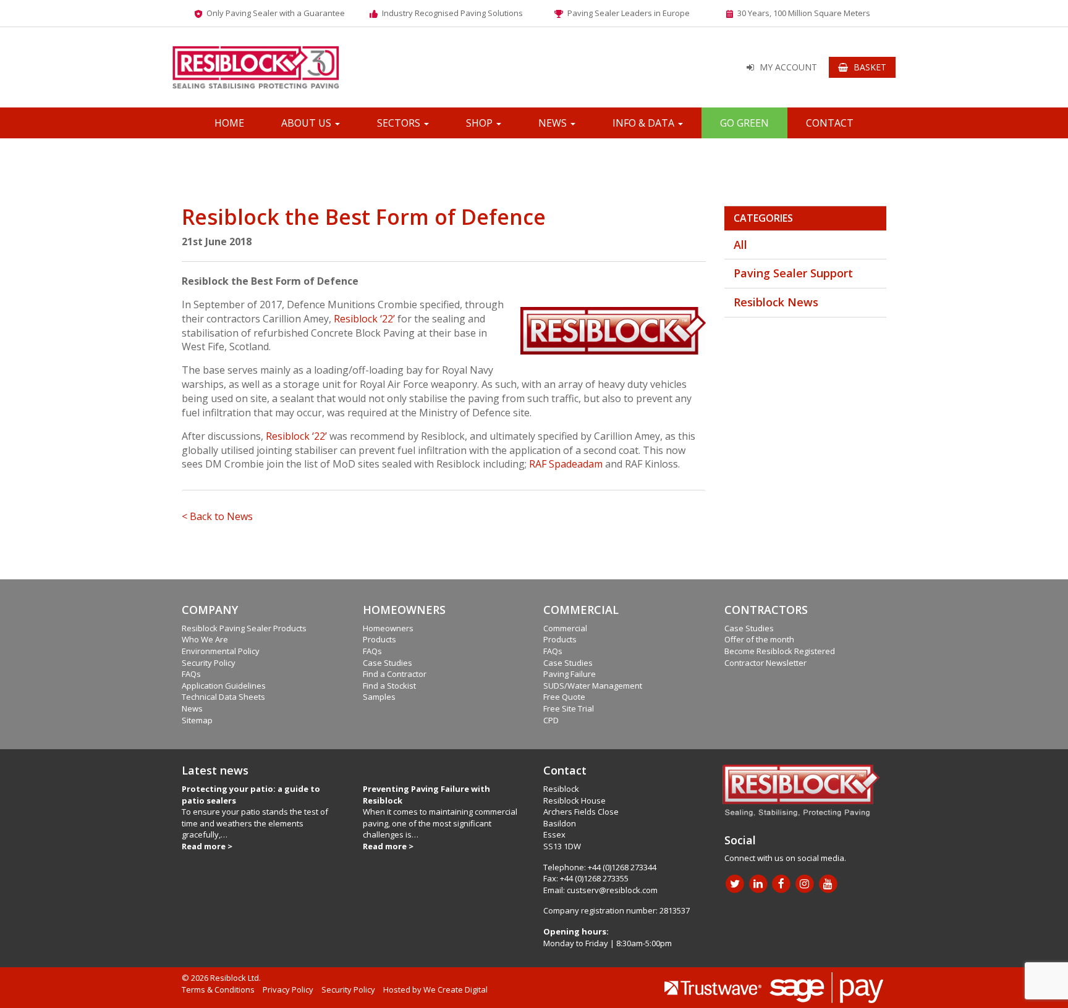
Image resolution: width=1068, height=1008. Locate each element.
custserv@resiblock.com (612, 890)
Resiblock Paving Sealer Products (244, 628)
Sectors (400, 123)
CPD (551, 720)
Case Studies (387, 662)
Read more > (207, 846)
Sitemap (197, 720)
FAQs (191, 673)
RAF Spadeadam (566, 464)
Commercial (565, 628)
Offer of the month (759, 639)
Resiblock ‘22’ (364, 319)
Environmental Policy (221, 651)
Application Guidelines (224, 685)
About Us (307, 123)
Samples (379, 696)
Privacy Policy (288, 989)
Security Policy (208, 662)
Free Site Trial (568, 708)
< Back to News (217, 516)
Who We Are (205, 639)
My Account (788, 67)
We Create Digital (455, 989)
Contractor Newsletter (765, 662)
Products (379, 639)
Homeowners (388, 628)
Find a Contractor (394, 673)
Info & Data (644, 123)
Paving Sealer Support (793, 273)
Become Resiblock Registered (779, 651)
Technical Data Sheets (223, 696)
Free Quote (564, 696)
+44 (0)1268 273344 (622, 867)
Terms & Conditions (218, 989)
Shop (480, 123)
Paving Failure (569, 673)
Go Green (744, 123)
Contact (830, 123)
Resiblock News (776, 302)
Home (229, 123)
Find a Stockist (389, 685)
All (740, 244)
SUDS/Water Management (592, 685)
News (553, 123)
